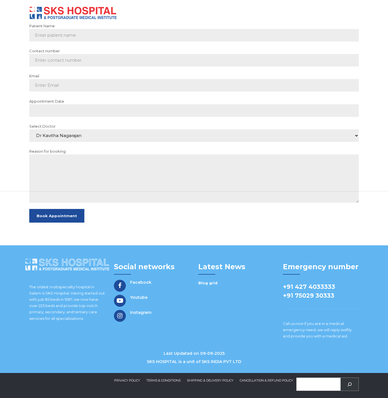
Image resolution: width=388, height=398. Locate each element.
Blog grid (208, 283)
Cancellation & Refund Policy (266, 380)
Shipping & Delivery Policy (210, 380)
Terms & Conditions (163, 380)
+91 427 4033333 (309, 286)
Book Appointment (57, 215)
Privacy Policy (127, 380)
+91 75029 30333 (308, 295)
